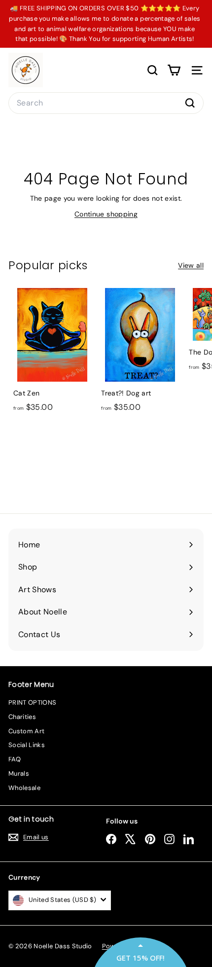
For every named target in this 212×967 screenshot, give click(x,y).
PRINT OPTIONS (32, 702)
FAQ (14, 759)
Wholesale (24, 788)
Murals (18, 773)
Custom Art (26, 731)
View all (191, 265)
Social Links (26, 745)
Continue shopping (106, 214)
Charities (22, 717)
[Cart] (173, 70)
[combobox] (106, 103)
